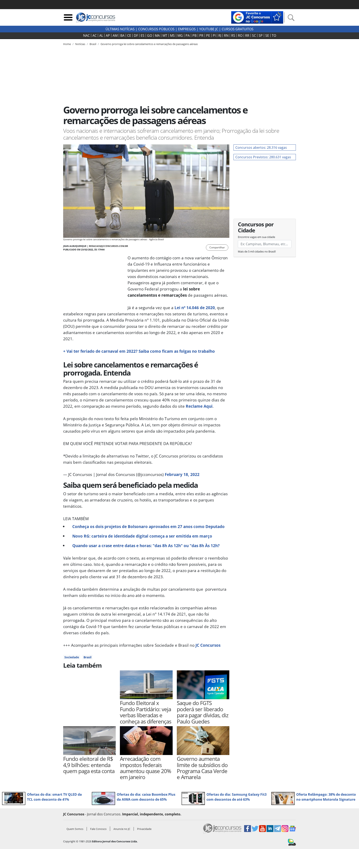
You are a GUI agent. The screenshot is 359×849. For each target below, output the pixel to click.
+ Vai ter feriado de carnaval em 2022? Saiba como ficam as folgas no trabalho (139, 351)
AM (115, 35)
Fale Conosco (98, 829)
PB (194, 35)
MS (172, 35)
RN (226, 35)
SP (261, 35)
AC (94, 35)
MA (157, 35)
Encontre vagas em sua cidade (256, 237)
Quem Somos (74, 829)
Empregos (187, 29)
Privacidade (144, 829)
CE (129, 35)
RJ (219, 35)
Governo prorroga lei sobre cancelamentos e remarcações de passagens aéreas (149, 44)
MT (164, 35)
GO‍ (149, 35)
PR (201, 35)
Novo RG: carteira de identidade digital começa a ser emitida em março (142, 536)
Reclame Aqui (199, 406)
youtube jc (208, 29)
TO (274, 35)
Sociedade (71, 657)
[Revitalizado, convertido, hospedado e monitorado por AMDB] (292, 842)
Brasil (87, 657)
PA (188, 35)
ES (142, 35)
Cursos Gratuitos (237, 29)
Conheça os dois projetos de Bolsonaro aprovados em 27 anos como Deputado (148, 526)
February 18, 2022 (182, 474)
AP (108, 35)
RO (240, 35)
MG (180, 35)
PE (208, 35)
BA (122, 35)
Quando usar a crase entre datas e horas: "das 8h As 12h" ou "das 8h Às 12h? (146, 545)
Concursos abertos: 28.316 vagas (261, 147)
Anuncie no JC (121, 829)
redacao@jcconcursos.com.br (108, 246)
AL (101, 35)
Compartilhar (217, 247)
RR (247, 35)
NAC (86, 35)
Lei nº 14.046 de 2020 (195, 307)
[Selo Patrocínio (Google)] (257, 17)
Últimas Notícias (120, 29)
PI (214, 35)
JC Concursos (207, 645)
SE (267, 35)
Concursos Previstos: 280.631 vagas (263, 157)
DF (136, 35)
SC (254, 35)
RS (233, 35)
